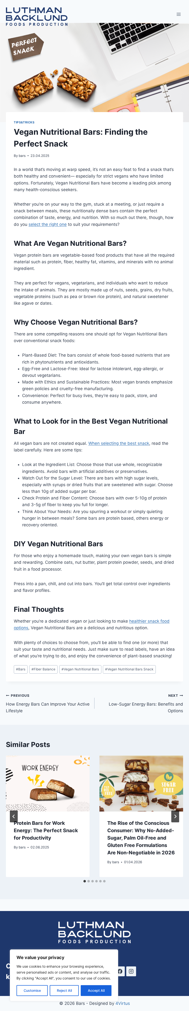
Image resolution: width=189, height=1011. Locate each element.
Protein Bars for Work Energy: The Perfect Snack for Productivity (46, 830)
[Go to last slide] (14, 816)
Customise (32, 990)
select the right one (48, 224)
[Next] (175, 816)
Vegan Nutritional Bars (80, 669)
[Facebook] (120, 971)
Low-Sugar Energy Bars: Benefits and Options (146, 703)
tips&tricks (24, 122)
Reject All (64, 990)
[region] (64, 975)
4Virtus (122, 1003)
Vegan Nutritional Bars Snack (129, 669)
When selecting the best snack (118, 443)
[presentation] (48, 784)
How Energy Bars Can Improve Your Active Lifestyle (48, 703)
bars (22, 156)
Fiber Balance (43, 669)
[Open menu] (178, 14)
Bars (20, 669)
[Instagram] (131, 971)
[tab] (84, 881)
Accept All (96, 990)
